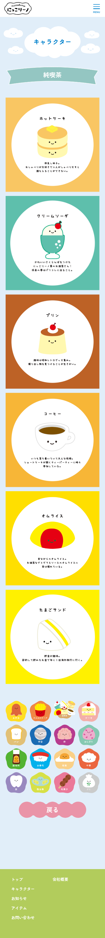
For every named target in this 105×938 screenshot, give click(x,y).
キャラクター (23, 889)
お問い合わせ (23, 917)
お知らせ (19, 898)
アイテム (19, 908)
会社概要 (60, 879)
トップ (17, 879)
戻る (52, 809)
